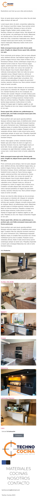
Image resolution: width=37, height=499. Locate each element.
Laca (2, 428)
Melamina (4, 368)
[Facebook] (4, 462)
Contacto (18, 483)
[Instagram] (8, 462)
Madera (3, 312)
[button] (31, 4)
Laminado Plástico (7, 398)
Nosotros (18, 478)
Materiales (18, 468)
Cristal (3, 338)
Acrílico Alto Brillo (7, 282)
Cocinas (19, 473)
